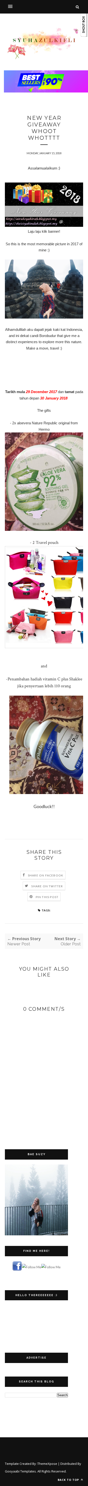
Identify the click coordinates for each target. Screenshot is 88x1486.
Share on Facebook (45, 875)
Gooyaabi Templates (20, 1471)
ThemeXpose (47, 1463)
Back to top (69, 1480)
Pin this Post (47, 897)
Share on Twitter (47, 886)
